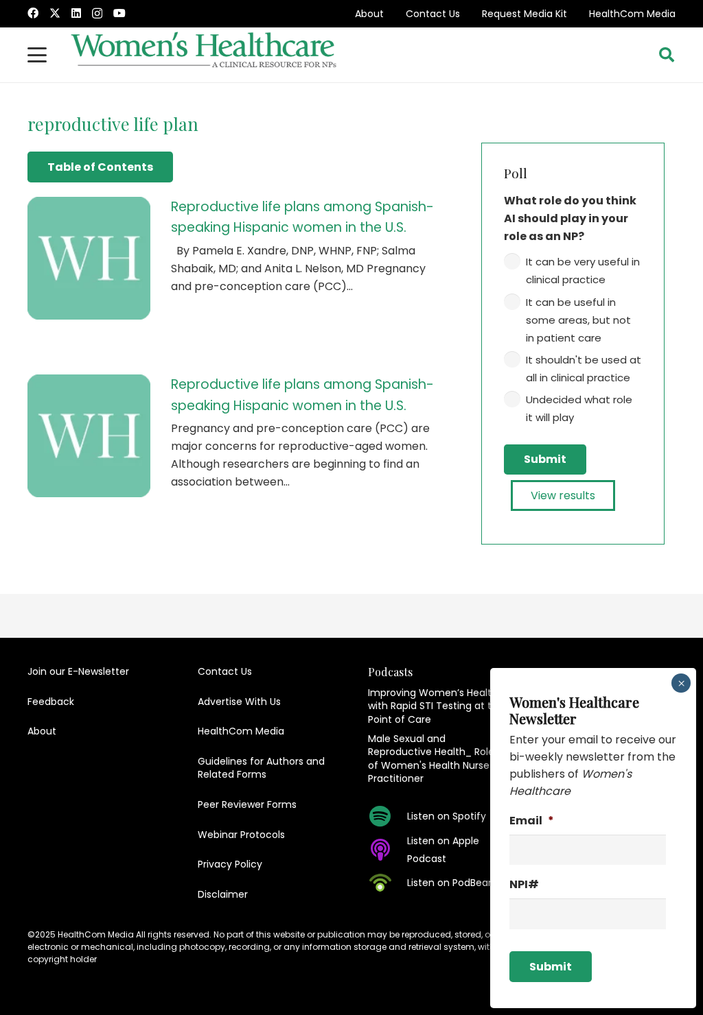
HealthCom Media (632, 14)
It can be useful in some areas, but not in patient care (578, 320)
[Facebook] (32, 13)
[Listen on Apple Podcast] (387, 850)
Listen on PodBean (450, 882)
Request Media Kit (524, 14)
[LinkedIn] (76, 13)
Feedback (50, 701)
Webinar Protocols (241, 834)
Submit (545, 459)
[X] (54, 13)
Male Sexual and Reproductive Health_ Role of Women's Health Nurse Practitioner (431, 759)
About (369, 14)
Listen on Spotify (446, 816)
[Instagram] (97, 14)
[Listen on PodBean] (387, 883)
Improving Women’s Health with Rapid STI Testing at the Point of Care (436, 706)
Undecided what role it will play (579, 408)
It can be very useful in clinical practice (583, 270)
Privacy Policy (230, 864)
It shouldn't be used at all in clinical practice (583, 369)
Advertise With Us (239, 701)
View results (563, 495)
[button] (37, 54)
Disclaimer (223, 894)
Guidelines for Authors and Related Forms (261, 768)
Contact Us (433, 14)
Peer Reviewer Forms (247, 804)
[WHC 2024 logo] (204, 54)
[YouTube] (119, 13)
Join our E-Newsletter (78, 671)
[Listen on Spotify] (387, 816)
